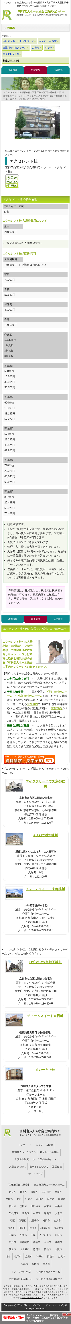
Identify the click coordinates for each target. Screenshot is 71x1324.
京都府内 (32, 704)
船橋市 (23, 1235)
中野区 (36, 1213)
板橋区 (34, 1191)
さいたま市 (45, 1235)
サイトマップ (35, 1173)
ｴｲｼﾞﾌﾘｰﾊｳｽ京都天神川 (45, 962)
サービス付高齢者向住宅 (49, 1279)
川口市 (58, 1235)
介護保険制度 (22, 1159)
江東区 (28, 1199)
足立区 (12, 1191)
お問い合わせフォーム (31, 1297)
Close (66, 1314)
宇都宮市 (24, 1242)
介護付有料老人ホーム (48, 1271)
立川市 (57, 1220)
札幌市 (58, 1242)
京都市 (28, 1256)
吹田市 (17, 1256)
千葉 (33, 1235)
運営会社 (57, 1166)
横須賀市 (58, 1227)
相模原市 (45, 1227)
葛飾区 (9, 1199)
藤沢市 (33, 1227)
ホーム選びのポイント (44, 1159)
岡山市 (50, 1256)
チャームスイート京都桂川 (45, 889)
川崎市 (22, 1227)
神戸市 (39, 1256)
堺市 (8, 1256)
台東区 (47, 1206)
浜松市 (47, 1249)
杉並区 (12, 1206)
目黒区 (22, 1220)
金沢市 (61, 1256)
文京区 (58, 1213)
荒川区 (23, 1191)
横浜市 (11, 1227)
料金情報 (35, 70)
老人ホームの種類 (49, 1152)
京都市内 (56, 708)
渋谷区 (50, 1199)
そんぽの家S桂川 (45, 835)
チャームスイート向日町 (45, 1016)
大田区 (58, 1191)
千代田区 (13, 1213)
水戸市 (47, 1242)
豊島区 (25, 1213)
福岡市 (35, 1263)
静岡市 (36, 1249)
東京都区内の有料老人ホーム (49, 1184)
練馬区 (47, 1213)
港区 (12, 1220)
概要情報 (12, 70)
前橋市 (36, 1242)
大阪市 (58, 1249)
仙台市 (12, 1249)
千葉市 (12, 1235)
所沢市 (12, 1242)
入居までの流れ (17, 1166)
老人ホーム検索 (44, 1145)
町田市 (46, 1220)
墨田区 (23, 1206)
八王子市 (34, 1220)
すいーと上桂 (45, 1070)
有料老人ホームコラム (24, 1152)
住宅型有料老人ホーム (29, 695)
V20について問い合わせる (29, 759)
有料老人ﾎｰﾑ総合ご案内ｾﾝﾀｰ (40, 1132)
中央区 (58, 1206)
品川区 (39, 1199)
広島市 (24, 1263)
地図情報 (58, 70)
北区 (19, 1199)
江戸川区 (46, 1191)
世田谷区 (35, 1206)
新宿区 (61, 1199)
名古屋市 (24, 1249)
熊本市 (46, 1263)
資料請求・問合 (13, 1317)
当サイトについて (38, 1166)
